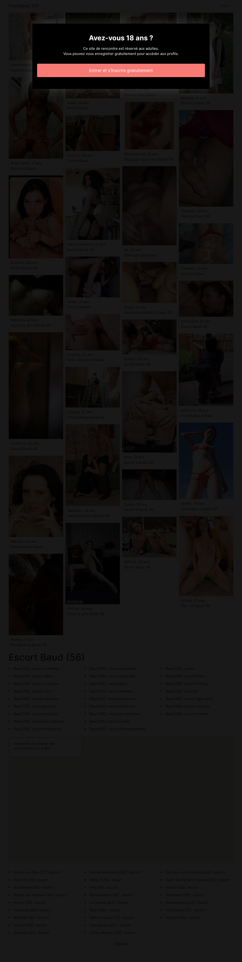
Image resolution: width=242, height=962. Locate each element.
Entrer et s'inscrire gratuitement (121, 70)
